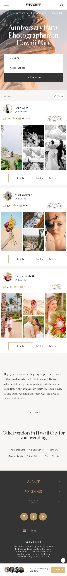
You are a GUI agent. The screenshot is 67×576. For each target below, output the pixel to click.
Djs (46, 456)
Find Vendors (33, 77)
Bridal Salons (33, 456)
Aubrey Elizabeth (25, 276)
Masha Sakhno (23, 195)
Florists (55, 456)
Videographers (37, 449)
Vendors (21, 13)
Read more (33, 412)
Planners (53, 449)
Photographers (38, 13)
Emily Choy (21, 108)
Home (8, 13)
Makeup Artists (15, 456)
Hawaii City (21, 112)
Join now (58, 569)
